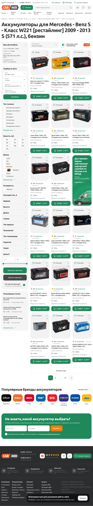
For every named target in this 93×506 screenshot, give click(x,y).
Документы (79, 13)
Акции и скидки (49, 13)
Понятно (83, 498)
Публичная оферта (68, 492)
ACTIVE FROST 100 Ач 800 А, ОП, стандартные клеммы (39, 294)
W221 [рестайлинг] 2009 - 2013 (48, 19)
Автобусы (30, 492)
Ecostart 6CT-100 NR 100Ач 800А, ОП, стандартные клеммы (39, 189)
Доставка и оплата (37, 13)
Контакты (88, 13)
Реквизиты (5, 497)
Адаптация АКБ (47, 492)
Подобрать (15, 97)
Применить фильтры (15, 270)
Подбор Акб (16, 495)
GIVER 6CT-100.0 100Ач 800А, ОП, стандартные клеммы (81, 294)
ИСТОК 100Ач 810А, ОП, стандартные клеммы (39, 347)
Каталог (12, 19)
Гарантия (61, 13)
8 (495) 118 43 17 (25, 2)
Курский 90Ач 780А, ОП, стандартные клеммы (60, 241)
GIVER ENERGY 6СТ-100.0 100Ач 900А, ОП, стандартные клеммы (82, 345)
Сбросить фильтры (15, 277)
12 (65, 378)
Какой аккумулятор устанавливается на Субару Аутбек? (13, 318)
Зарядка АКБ (46, 485)
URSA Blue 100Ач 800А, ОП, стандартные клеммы (81, 242)
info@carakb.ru (26, 457)
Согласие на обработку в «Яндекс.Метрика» (77, 487)
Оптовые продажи (18, 497)
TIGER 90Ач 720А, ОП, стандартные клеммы (60, 189)
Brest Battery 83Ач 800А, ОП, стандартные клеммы (60, 294)
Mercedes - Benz (22, 19)
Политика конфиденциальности (73, 482)
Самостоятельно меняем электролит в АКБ (12, 308)
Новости (4, 490)
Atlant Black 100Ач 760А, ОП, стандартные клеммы (39, 242)
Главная (4, 19)
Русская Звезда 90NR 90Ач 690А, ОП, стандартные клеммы (81, 84)
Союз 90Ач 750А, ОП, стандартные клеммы (39, 136)
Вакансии (69, 13)
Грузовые (30, 487)
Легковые (30, 485)
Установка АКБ (46, 487)
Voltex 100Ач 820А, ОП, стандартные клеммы (60, 83)
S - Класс (33, 19)
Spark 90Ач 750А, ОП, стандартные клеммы (60, 136)
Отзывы (23, 13)
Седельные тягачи (33, 490)
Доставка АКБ (46, 490)
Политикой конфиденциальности (49, 434)
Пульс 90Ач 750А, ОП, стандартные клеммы (81, 136)
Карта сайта (65, 489)
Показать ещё (61, 370)
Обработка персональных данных (73, 484)
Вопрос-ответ (13, 13)
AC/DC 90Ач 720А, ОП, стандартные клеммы (60, 347)
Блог (30, 13)
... (60, 378)
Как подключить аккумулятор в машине (14, 298)
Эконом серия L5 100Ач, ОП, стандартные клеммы (39, 82)
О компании (5, 485)
